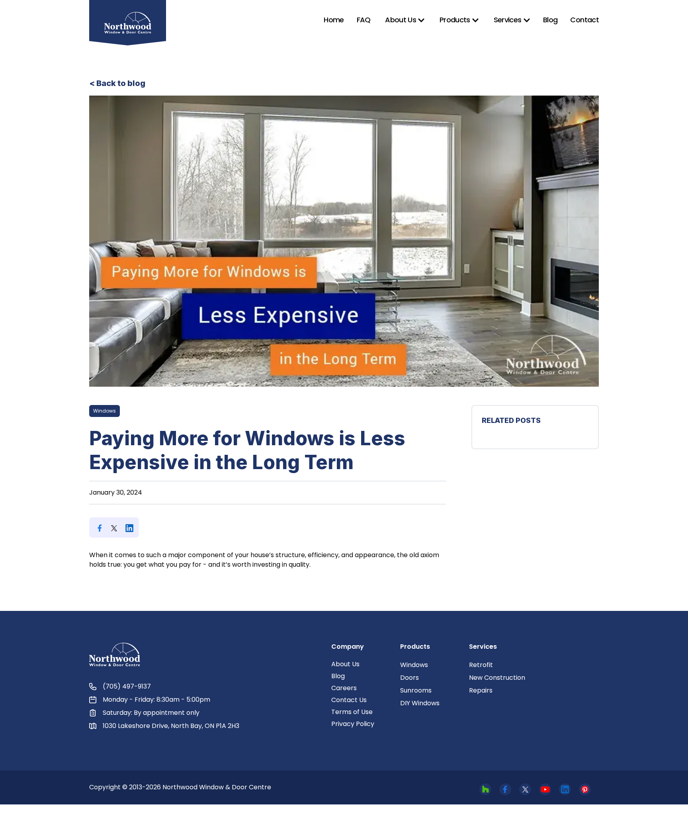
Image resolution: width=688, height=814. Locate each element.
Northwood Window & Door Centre (216, 787)
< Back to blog (117, 83)
